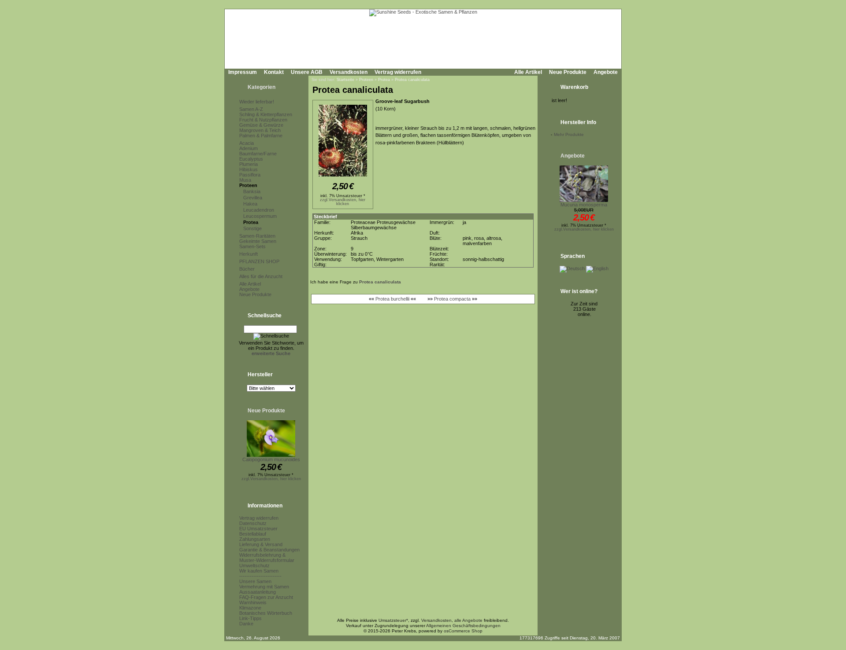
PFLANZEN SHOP (259, 261)
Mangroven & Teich (260, 130)
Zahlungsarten (254, 539)
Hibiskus (248, 169)
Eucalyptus (251, 159)
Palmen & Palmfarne (260, 135)
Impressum (242, 72)
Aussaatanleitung (257, 592)
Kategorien (261, 87)
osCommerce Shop (463, 630)
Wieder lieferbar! (256, 101)
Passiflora (249, 174)
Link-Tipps (250, 618)
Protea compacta (452, 298)
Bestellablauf (252, 533)
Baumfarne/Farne (258, 153)
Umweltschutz (254, 565)
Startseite (345, 79)
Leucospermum (260, 216)
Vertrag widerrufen (398, 72)
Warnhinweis (253, 602)
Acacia (246, 143)
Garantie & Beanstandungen (269, 549)
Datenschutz (253, 523)
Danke (246, 623)
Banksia (251, 191)
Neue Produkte (567, 72)
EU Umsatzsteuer (258, 528)
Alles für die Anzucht (260, 276)
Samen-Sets (252, 246)
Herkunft (248, 254)
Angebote (606, 72)
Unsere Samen (255, 581)
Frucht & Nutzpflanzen (263, 119)
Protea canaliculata (412, 79)
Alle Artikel (528, 72)
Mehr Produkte (569, 134)
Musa (245, 180)
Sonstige (252, 228)
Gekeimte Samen (257, 241)
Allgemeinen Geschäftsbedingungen (463, 625)
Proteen (248, 185)
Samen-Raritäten (257, 236)
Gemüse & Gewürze (261, 125)
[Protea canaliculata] (342, 177)
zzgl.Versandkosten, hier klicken (271, 479)
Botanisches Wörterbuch (265, 613)
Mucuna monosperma (583, 204)
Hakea (250, 203)
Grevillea (252, 197)
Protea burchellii (392, 298)
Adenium (248, 148)
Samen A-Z (251, 109)
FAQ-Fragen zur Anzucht (266, 597)
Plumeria (248, 164)
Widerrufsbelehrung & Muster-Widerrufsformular (266, 557)
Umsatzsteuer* (393, 620)
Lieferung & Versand (260, 544)
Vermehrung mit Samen (264, 586)
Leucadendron (258, 210)
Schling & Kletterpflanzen (265, 114)
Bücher (247, 269)
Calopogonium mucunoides (271, 459)
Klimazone (250, 607)
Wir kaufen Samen (258, 570)
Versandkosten (348, 72)
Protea (250, 222)
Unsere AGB (307, 72)
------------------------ (260, 576)
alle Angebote (468, 620)
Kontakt (274, 72)
